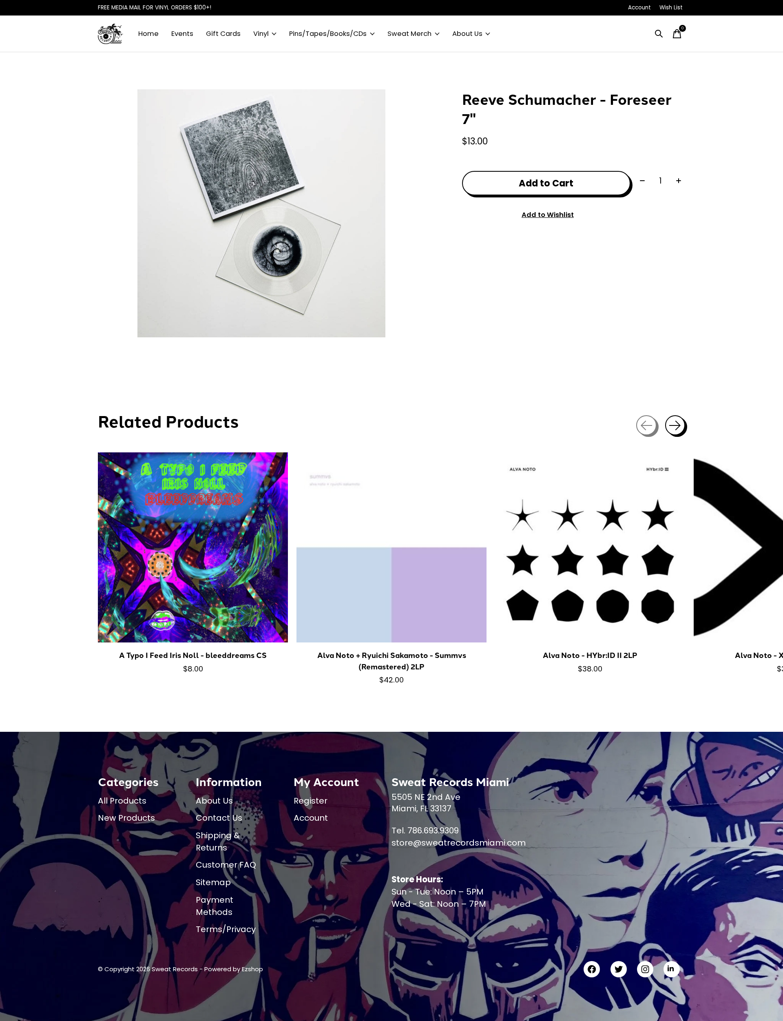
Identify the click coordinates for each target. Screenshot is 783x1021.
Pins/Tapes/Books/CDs (328, 33)
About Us (467, 33)
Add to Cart (546, 183)
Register (310, 800)
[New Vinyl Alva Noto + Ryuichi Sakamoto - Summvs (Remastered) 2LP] (391, 547)
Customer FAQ (226, 864)
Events (182, 33)
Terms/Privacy (226, 929)
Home (148, 33)
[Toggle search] (659, 34)
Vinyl (261, 33)
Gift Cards (223, 33)
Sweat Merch (409, 33)
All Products (122, 800)
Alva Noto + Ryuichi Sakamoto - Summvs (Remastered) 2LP (391, 660)
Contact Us (219, 818)
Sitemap (213, 882)
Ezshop (252, 969)
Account (311, 818)
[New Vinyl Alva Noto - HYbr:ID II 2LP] (590, 547)
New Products (126, 818)
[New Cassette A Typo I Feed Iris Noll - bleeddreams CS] (193, 547)
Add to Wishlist (548, 214)
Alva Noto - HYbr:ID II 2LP (590, 654)
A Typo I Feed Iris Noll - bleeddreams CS (193, 654)
